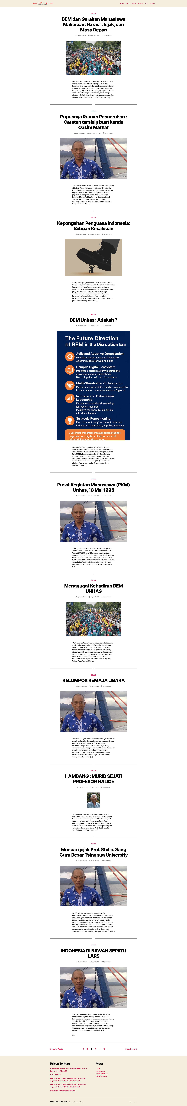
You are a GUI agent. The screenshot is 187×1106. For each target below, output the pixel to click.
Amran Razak (82, 35)
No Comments (107, 35)
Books (146, 3)
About (127, 3)
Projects (140, 3)
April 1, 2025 (95, 787)
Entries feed (100, 1071)
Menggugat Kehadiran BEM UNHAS (93, 588)
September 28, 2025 (95, 133)
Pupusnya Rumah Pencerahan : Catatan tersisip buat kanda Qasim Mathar (93, 122)
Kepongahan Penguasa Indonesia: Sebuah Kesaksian (93, 225)
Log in (98, 1069)
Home (122, 3)
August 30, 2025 (95, 234)
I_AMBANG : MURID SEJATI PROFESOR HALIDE (93, 778)
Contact (152, 3)
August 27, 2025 (95, 325)
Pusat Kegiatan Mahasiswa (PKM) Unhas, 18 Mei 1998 (93, 487)
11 (104, 1049)
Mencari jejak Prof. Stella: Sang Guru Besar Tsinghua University (93, 852)
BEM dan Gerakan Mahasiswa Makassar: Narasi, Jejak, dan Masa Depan (93, 24)
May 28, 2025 (95, 686)
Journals (133, 3)
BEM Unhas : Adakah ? (93, 320)
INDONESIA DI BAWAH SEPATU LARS (93, 953)
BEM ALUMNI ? (55, 1075)
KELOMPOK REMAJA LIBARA (93, 680)
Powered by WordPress (76, 1102)
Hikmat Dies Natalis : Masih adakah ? (63, 1091)
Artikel (93, 13)
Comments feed (102, 1074)
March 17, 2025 (95, 860)
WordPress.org (101, 1076)
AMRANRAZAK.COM (61, 1102)
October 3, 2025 (94, 35)
